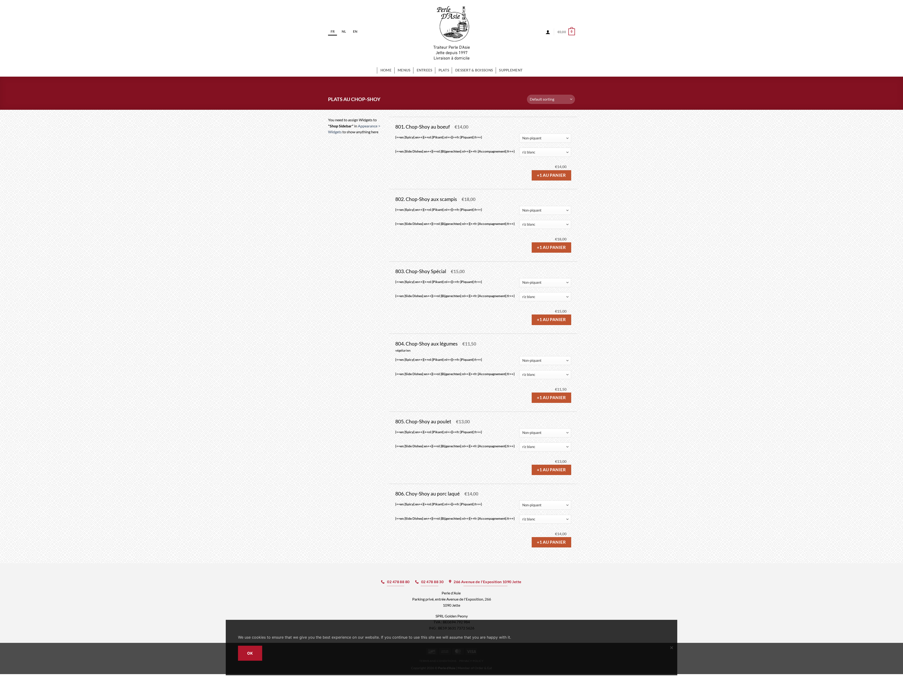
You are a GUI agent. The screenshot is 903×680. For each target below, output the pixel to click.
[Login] (548, 32)
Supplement (511, 70)
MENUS (404, 70)
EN (355, 31)
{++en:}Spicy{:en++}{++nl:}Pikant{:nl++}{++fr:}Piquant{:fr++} (438, 137)
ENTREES (424, 70)
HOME (386, 70)
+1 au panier (551, 175)
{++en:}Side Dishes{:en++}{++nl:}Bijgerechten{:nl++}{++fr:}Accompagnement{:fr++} (455, 151)
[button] (566, 32)
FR (333, 31)
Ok (250, 653)
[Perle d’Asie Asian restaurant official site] (451, 32)
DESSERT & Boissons (474, 70)
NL (344, 31)
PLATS (444, 70)
